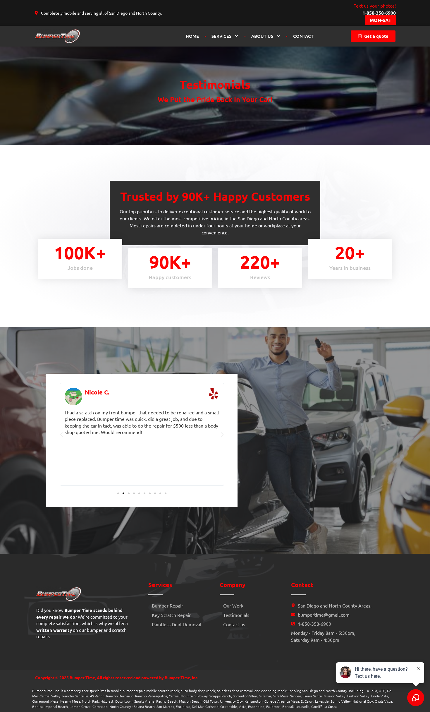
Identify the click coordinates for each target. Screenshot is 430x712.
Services (221, 36)
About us (262, 36)
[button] (61, 435)
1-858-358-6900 (379, 13)
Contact (303, 36)
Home (192, 36)
